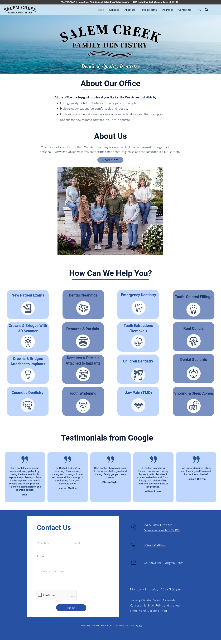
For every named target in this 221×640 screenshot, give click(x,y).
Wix (140, 626)
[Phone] (133, 545)
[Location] (133, 527)
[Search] (206, 10)
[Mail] (133, 562)
